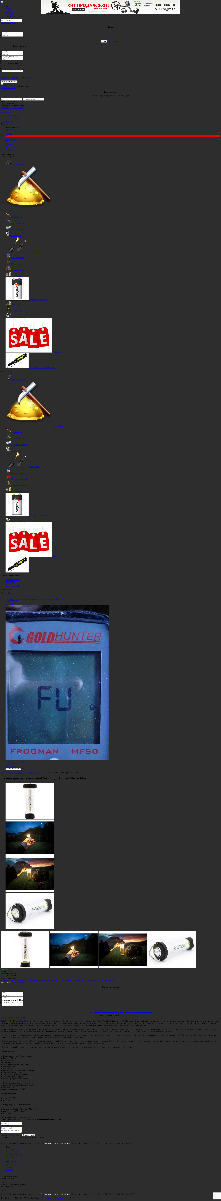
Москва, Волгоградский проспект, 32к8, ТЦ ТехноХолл (23, 980)
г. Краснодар (102, 980)
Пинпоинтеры (17, 217)
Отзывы (9, 138)
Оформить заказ (7, 122)
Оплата (8, 10)
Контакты (9, 14)
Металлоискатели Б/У (19, 479)
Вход (14, 23)
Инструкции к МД (13, 586)
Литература (10, 582)
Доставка (9, 12)
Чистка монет (16, 276)
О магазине (10, 16)
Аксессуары (16, 236)
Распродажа (56, 352)
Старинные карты (13, 580)
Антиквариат (16, 305)
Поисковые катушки (19, 223)
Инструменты (34, 251)
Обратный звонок (23, 87)
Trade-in (9, 134)
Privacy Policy (46, 1198)
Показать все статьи (13, 769)
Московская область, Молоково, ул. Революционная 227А (13, 109)
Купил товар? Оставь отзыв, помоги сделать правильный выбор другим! (31, 1119)
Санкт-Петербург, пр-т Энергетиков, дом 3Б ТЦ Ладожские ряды (70, 980)
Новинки (9, 136)
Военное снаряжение (19, 270)
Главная (9, 6)
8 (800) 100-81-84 (8, 87)
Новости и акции (12, 140)
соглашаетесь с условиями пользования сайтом (17, 77)
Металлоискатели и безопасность (42, 368)
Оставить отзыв (28, 1135)
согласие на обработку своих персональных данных (18, 76)
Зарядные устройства (19, 311)
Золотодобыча (57, 211)
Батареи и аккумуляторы (38, 300)
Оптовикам (10, 150)
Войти (104, 41)
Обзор (3, 1017)
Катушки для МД (12, 1153)
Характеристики (12, 1017)
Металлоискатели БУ (19, 264)
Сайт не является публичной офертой (55, 1143)
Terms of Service (61, 1198)
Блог (7, 142)
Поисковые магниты (19, 229)
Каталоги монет (17, 258)
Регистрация (6, 23)
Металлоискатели (18, 164)
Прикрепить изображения (11, 1135)
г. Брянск (110, 980)
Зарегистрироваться (9, 81)
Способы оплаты (12, 1163)
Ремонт (8, 146)
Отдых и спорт (17, 317)
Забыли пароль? (114, 41)
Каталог (9, 8)
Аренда (8, 148)
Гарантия (9, 144)
